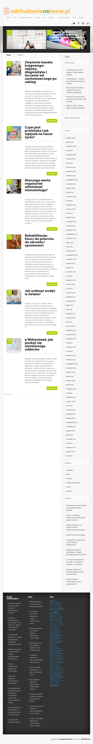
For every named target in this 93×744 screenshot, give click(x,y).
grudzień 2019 (71, 355)
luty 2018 (69, 406)
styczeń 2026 (70, 167)
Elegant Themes (65, 739)
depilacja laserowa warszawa (56, 609)
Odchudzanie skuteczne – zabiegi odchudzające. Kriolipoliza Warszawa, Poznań (15, 639)
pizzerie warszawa (54, 664)
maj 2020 (69, 343)
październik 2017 (71, 422)
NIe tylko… (51, 17)
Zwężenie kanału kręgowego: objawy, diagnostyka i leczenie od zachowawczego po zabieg (41, 72)
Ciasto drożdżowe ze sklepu (75, 535)
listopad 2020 (71, 334)
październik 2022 (72, 255)
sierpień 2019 (70, 372)
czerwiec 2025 (71, 196)
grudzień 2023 (71, 230)
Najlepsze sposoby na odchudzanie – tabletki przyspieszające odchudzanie (76, 552)
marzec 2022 (70, 284)
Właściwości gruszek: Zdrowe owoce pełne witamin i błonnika (76, 508)
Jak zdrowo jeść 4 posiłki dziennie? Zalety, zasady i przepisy (74, 72)
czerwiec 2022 (71, 272)
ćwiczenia (37, 17)
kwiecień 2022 (71, 280)
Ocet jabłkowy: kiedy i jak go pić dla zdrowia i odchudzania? (75, 542)
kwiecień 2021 (71, 313)
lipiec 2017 (69, 435)
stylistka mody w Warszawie (56, 675)
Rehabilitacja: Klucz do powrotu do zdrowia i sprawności (39, 240)
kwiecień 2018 (71, 397)
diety (56, 612)
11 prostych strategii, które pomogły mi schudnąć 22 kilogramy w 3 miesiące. (75, 562)
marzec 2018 (70, 401)
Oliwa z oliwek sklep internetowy (56, 653)
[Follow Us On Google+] (87, 23)
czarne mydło (57, 607)
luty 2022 (69, 288)
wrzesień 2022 (71, 259)
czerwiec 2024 (71, 221)
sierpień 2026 (70, 138)
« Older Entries (8, 394)
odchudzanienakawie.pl (27, 43)
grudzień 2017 (71, 414)
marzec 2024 (70, 226)
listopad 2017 (70, 418)
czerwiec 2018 (71, 389)
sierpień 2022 (70, 263)
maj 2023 (69, 247)
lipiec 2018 (69, 385)
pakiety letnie (53, 655)
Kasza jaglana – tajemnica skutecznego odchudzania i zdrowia (35, 684)
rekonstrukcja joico (54, 665)
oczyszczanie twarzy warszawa (56, 649)
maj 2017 (69, 443)
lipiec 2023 (69, 242)
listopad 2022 (70, 251)
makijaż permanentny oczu (56, 624)
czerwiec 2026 (71, 146)
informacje (56, 619)
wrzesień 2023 (71, 238)
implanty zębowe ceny (56, 618)
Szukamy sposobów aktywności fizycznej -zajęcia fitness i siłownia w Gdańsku (67, 36)
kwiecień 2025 (71, 205)
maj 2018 (69, 393)
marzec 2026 (70, 159)
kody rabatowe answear (55, 619)
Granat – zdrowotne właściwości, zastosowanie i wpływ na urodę (75, 517)
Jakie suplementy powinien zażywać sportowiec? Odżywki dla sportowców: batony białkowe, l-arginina (14, 695)
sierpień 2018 (70, 380)
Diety (44, 17)
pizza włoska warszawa (55, 661)
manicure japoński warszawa (55, 631)
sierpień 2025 (70, 188)
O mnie (15, 17)
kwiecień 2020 (71, 347)
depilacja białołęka (53, 608)
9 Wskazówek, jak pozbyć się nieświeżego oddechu (39, 344)
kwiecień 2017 (71, 447)
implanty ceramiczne (54, 615)
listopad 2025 (70, 175)
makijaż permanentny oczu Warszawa (56, 626)
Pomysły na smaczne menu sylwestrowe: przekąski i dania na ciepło (76, 99)
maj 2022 (69, 276)
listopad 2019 (70, 359)
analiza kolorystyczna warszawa (54, 602)
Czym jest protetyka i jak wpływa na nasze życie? (39, 132)
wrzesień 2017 (71, 426)
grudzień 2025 (71, 171)
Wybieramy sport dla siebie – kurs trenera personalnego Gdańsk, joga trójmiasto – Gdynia (26, 36)
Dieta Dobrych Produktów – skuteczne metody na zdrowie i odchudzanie (75, 90)
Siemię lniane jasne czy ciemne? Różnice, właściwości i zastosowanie (75, 527)
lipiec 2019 (69, 376)
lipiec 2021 (69, 305)
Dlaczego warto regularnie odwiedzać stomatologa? (38, 185)
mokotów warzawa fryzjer (56, 635)
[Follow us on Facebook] (78, 23)
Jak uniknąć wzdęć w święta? (40, 292)
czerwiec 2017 (71, 439)
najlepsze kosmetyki (56, 638)
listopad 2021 (70, 301)
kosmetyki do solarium (54, 622)
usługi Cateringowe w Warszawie (57, 678)
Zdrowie (81, 17)
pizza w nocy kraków (57, 659)
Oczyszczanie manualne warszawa (56, 640)
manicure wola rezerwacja (54, 634)
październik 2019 (71, 364)
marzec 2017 (70, 452)
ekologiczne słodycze (55, 614)
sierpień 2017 (70, 431)
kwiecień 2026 (71, 155)
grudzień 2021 (71, 297)
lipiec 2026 (70, 142)
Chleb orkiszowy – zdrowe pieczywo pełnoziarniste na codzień (75, 81)
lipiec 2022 (69, 267)
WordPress (86, 739)
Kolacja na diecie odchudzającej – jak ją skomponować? (73, 581)
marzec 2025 (70, 209)
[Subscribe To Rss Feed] (83, 23)
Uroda (74, 17)
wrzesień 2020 (71, 339)
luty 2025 (69, 213)
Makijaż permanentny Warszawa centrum (55, 629)
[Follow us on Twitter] (74, 23)
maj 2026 (69, 150)
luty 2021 (69, 322)
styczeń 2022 (70, 293)
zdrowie (54, 685)
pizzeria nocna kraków (56, 662)
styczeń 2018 (70, 410)
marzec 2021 (70, 318)
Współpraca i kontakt (26, 17)
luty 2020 (69, 351)
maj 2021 (69, 309)
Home (8, 17)
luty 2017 (69, 456)
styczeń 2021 (70, 326)
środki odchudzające (63, 17)
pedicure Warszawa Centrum (56, 656)
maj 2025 (69, 201)
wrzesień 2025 (71, 184)
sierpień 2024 (70, 217)
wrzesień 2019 (71, 368)
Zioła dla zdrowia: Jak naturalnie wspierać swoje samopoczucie (74, 572)
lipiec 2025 (69, 192)
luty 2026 (69, 163)
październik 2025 (72, 180)
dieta (51, 612)
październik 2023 (72, 234)
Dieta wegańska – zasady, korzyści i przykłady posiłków (36, 604)
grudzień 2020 (71, 330)
